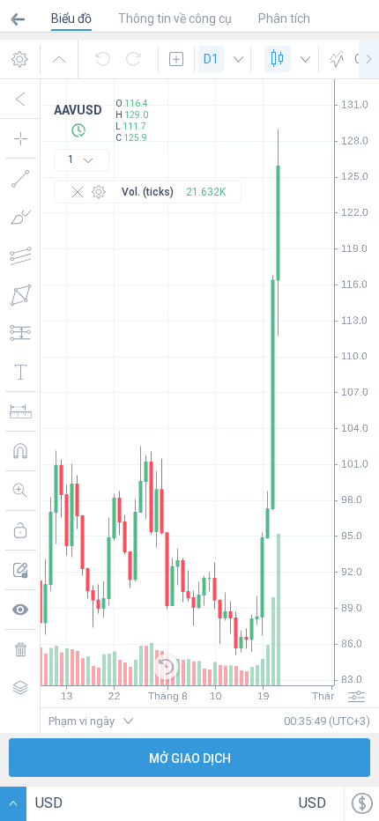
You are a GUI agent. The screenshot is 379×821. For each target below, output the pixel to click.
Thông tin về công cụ (175, 18)
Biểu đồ (71, 18)
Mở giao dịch (190, 758)
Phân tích (284, 18)
